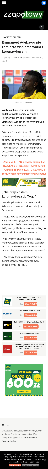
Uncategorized (11, 37)
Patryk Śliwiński (30, 437)
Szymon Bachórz (10, 441)
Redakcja (20, 57)
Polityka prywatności (30, 465)
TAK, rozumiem (15, 465)
